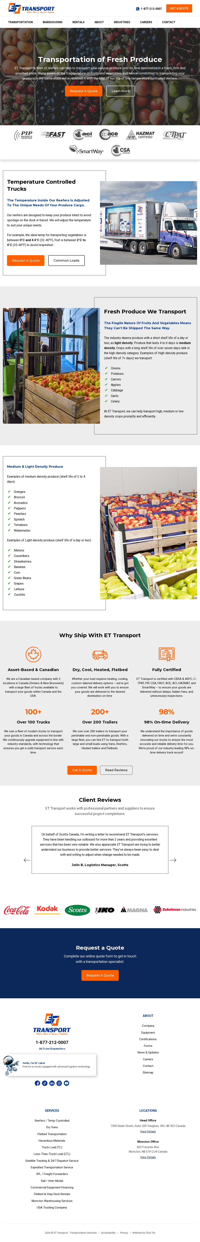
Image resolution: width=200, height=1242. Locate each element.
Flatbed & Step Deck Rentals (52, 1194)
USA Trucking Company (52, 1207)
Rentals (78, 22)
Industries (122, 22)
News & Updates (148, 1052)
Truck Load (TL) (52, 1147)
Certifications (148, 1039)
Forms (148, 1046)
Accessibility (108, 1232)
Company (148, 1026)
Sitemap (148, 1072)
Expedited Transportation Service (52, 1167)
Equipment (148, 1032)
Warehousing (52, 22)
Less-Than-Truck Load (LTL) (52, 1154)
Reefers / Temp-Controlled (52, 1120)
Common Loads (66, 260)
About (99, 22)
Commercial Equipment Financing (52, 1187)
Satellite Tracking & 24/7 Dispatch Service (52, 1161)
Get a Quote (179, 8)
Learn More (121, 91)
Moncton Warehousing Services (52, 1201)
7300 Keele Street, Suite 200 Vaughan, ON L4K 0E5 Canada (148, 1126)
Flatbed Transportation (52, 1134)
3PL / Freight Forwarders (52, 1174)
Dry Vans (52, 1127)
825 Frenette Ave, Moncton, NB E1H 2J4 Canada (148, 1149)
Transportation (20, 22)
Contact (168, 22)
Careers (146, 22)
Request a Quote (83, 91)
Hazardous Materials (52, 1140)
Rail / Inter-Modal (52, 1181)
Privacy (124, 1232)
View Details (148, 1131)
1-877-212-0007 (151, 8)
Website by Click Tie (143, 1232)
